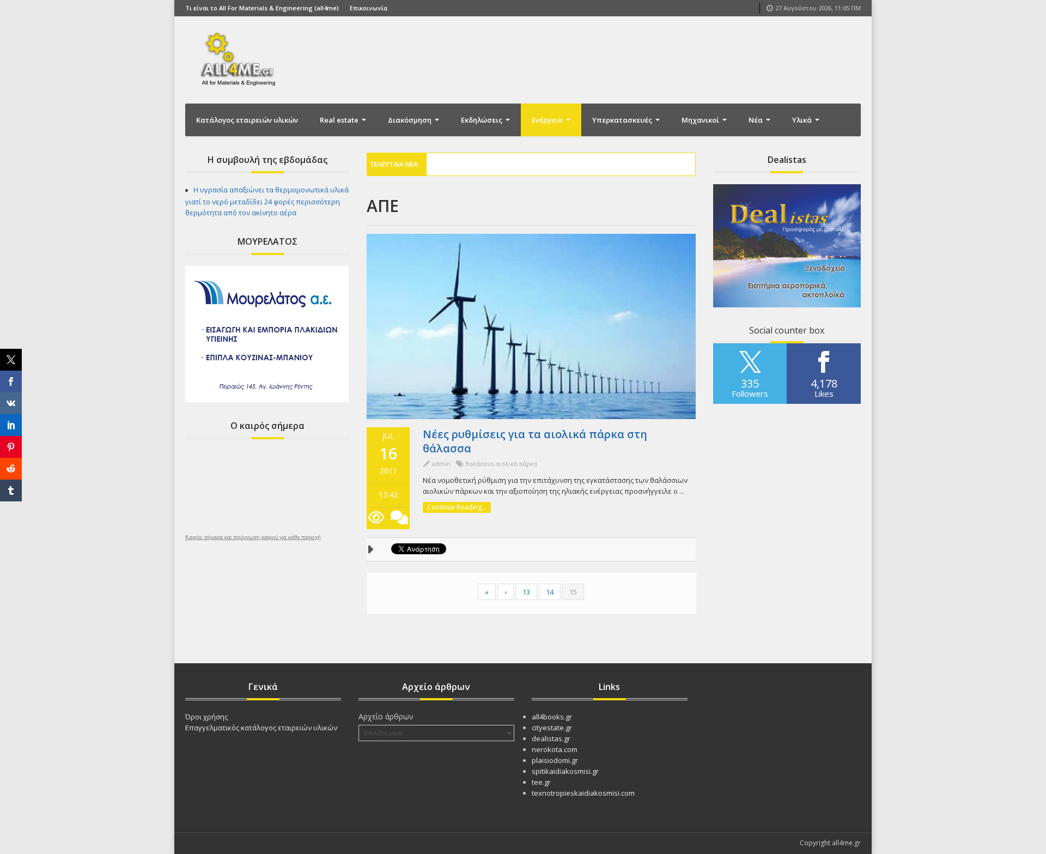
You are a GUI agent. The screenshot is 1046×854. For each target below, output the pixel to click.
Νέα (756, 120)
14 (550, 592)
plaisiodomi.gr (555, 760)
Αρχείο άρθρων (385, 716)
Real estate (340, 120)
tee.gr (541, 782)
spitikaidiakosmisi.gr (565, 771)
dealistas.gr (551, 738)
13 (526, 592)
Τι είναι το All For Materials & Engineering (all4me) (262, 8)
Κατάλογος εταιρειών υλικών (247, 120)
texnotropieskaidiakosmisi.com (583, 793)
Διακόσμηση (410, 120)
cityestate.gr (552, 727)
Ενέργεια (548, 120)
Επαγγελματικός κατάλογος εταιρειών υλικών (261, 727)
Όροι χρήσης (206, 717)
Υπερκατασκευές (623, 120)
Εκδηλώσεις (482, 120)
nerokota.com (554, 749)
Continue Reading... (456, 507)
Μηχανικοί (701, 120)
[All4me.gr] (239, 59)
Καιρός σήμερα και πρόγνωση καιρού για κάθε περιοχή (253, 537)
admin (441, 463)
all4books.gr (552, 717)
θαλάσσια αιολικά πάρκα (501, 463)
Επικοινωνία (368, 8)
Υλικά (802, 120)
